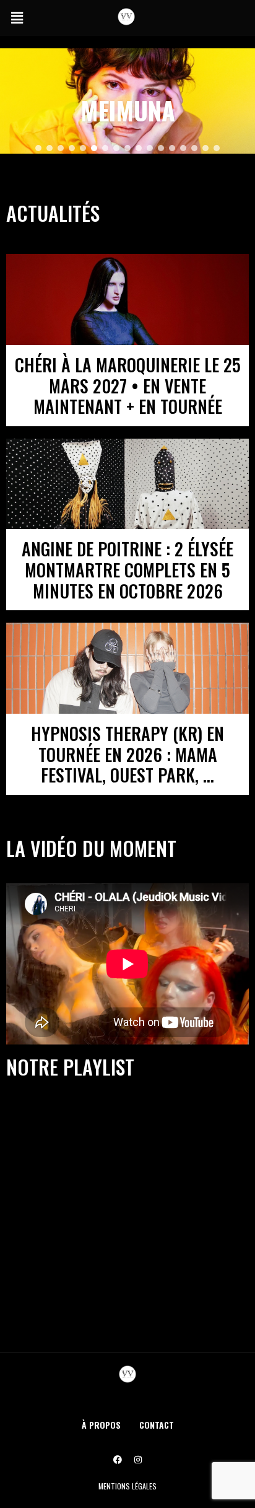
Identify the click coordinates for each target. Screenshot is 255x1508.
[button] (16, 18)
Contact (156, 1424)
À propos (101, 1424)
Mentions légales (127, 1486)
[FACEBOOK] (117, 1459)
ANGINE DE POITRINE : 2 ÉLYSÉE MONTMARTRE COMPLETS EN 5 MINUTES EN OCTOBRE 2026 (127, 569)
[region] (127, 101)
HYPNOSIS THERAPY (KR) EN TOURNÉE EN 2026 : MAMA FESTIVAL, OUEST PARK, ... (127, 754)
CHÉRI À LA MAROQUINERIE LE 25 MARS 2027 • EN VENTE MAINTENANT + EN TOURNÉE (128, 385)
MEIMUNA (127, 110)
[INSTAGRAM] (138, 1459)
